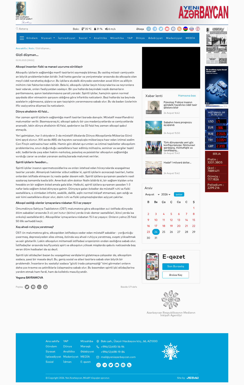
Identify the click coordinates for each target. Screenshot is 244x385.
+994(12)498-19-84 (113, 351)
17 (156, 226)
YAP (130, 38)
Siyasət (47, 38)
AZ (185, 29)
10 (155, 220)
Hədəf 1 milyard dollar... (177, 162)
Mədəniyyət (174, 38)
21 (186, 226)
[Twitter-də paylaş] (27, 287)
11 (164, 220)
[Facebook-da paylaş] (33, 287)
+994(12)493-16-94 (112, 346)
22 (193, 226)
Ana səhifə (52, 341)
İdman (67, 361)
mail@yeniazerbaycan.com (118, 357)
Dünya (140, 38)
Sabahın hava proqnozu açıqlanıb (178, 124)
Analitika (100, 38)
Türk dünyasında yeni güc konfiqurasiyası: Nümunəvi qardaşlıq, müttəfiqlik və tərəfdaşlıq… (179, 146)
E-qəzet (86, 361)
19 (171, 226)
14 (186, 220)
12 (171, 220)
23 (148, 232)
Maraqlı (85, 346)
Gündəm (32, 38)
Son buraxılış (175, 266)
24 (155, 232)
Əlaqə (140, 29)
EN (197, 29)
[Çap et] (45, 287)
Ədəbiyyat (155, 38)
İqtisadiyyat (67, 38)
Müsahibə (117, 38)
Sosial (84, 38)
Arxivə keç (175, 275)
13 (178, 220)
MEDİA (190, 38)
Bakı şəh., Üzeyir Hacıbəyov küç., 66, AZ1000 (129, 341)
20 (178, 226)
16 (148, 226)
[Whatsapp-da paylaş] (39, 287)
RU (191, 29)
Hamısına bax (187, 95)
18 (163, 226)
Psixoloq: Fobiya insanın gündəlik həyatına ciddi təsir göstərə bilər (180, 105)
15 (193, 220)
